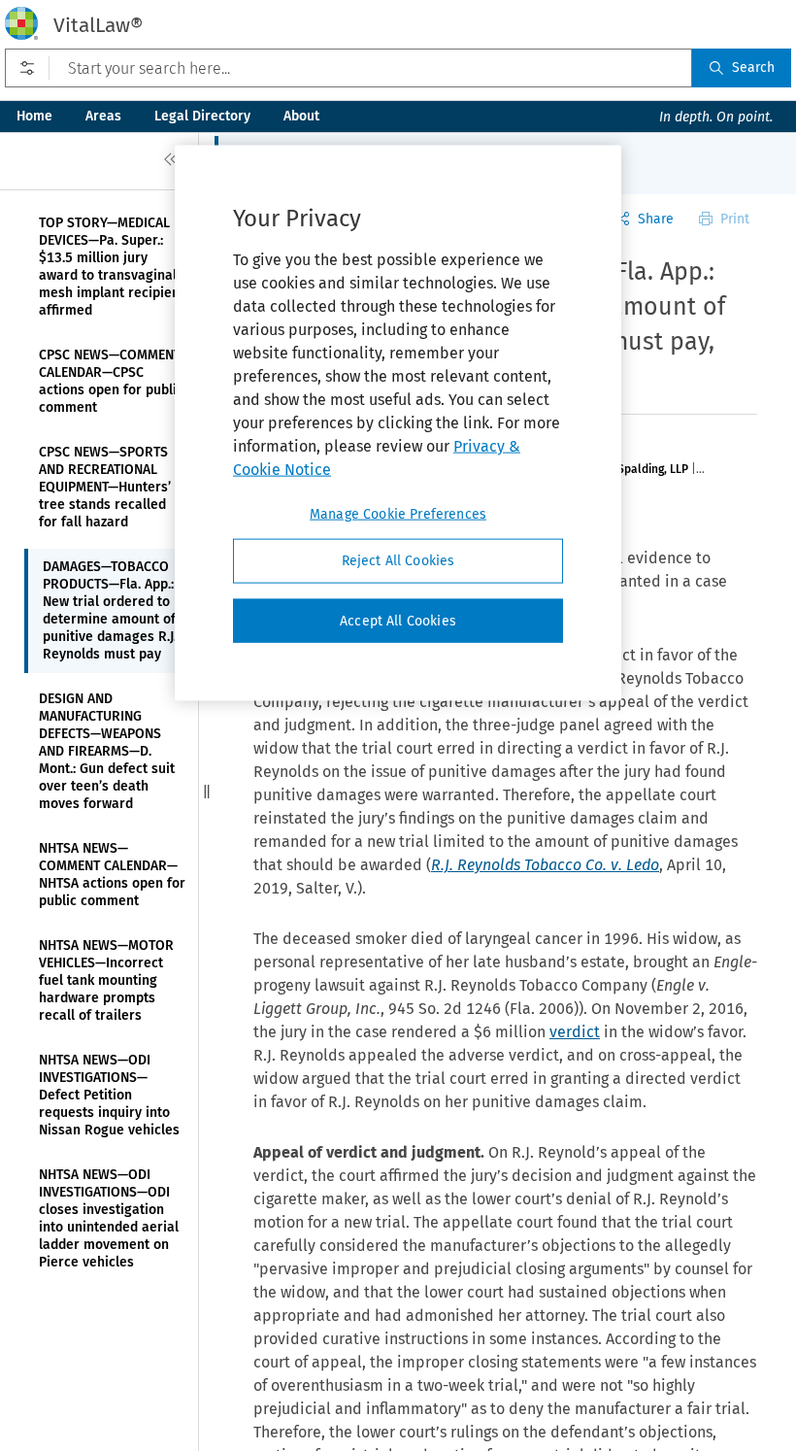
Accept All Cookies (398, 620)
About (301, 116)
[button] (207, 791)
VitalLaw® (98, 25)
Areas (103, 116)
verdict (574, 1032)
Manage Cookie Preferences (398, 514)
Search (753, 67)
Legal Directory (202, 116)
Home (34, 116)
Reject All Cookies (398, 561)
